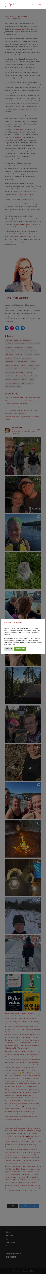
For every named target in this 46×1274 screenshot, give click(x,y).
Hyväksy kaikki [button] (20, 649)
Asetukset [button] (8, 649)
